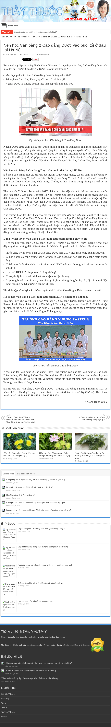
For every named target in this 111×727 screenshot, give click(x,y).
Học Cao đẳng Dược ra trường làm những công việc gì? (91, 417)
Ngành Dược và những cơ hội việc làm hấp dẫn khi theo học (39, 83)
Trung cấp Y (101, 401)
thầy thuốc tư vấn (23, 637)
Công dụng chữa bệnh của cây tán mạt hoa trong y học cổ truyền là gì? (36, 480)
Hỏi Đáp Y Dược (8, 694)
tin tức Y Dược (18, 191)
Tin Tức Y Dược (20, 37)
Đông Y (4, 716)
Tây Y (3, 703)
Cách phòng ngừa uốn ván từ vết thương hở (35, 601)
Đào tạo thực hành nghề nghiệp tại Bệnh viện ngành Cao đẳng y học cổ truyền (39, 510)
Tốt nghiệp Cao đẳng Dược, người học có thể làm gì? (35, 79)
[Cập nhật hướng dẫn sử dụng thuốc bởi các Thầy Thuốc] (55, 11)
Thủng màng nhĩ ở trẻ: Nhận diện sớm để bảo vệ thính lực (40, 583)
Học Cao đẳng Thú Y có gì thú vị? (20, 495)
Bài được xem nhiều (26, 474)
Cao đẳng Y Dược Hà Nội (30, 178)
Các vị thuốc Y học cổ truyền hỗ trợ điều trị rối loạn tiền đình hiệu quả (35, 503)
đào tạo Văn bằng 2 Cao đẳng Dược (32, 388)
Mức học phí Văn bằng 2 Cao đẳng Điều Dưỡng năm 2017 (39, 75)
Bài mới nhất (8, 474)
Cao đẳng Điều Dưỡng (30, 221)
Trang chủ (5, 37)
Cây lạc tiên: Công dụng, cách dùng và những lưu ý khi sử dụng (54, 454)
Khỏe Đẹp (5, 699)
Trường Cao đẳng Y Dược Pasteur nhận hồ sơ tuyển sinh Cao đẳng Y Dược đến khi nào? (20, 418)
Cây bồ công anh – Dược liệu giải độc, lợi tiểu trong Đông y (19, 454)
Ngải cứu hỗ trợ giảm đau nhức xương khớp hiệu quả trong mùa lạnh (90, 455)
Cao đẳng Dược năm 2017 (55, 252)
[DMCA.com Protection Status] (97, 645)
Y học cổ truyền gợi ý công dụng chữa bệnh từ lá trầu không (29, 678)
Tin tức (4, 708)
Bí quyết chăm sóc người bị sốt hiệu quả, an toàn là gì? (35, 32)
